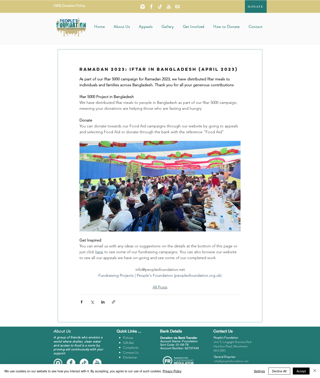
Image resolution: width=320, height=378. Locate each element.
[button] (256, 6)
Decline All (279, 371)
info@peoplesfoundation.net (231, 361)
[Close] (314, 371)
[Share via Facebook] (81, 302)
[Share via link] (113, 302)
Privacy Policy (172, 371)
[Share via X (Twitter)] (92, 302)
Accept (301, 371)
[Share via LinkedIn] (103, 302)
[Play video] (160, 186)
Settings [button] (259, 371)
